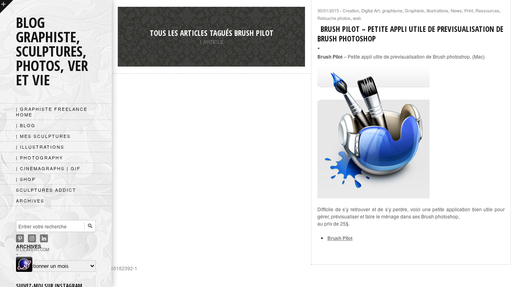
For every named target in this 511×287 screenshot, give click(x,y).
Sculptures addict (46, 190)
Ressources (487, 10)
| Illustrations (40, 147)
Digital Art (370, 10)
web (357, 18)
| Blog (26, 125)
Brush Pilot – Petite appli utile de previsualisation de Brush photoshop (410, 34)
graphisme (392, 10)
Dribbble (32, 238)
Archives (30, 200)
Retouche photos (334, 18)
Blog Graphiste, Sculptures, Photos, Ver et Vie (52, 51)
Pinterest (20, 238)
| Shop (26, 179)
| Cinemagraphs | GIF (48, 168)
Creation (351, 10)
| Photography (39, 157)
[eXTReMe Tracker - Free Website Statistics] (24, 269)
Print (468, 10)
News (456, 10)
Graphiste (414, 10)
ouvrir (6, 6)
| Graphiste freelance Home (51, 112)
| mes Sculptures (43, 136)
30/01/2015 (328, 10)
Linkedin (44, 238)
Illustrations (437, 10)
